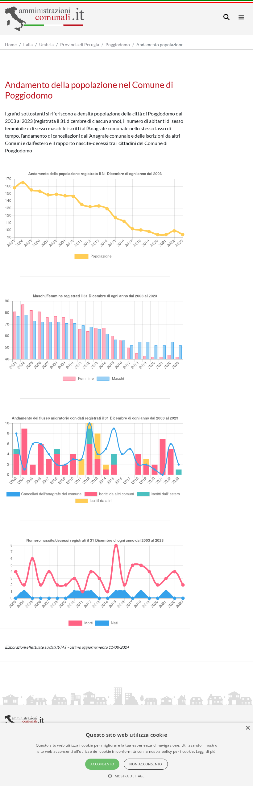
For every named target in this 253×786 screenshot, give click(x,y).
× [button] (247, 728)
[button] (127, 776)
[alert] (126, 754)
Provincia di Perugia (79, 44)
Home (11, 44)
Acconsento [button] (102, 764)
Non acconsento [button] (145, 764)
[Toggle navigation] (226, 17)
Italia (28, 44)
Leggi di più (206, 751)
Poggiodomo (118, 44)
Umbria (46, 44)
